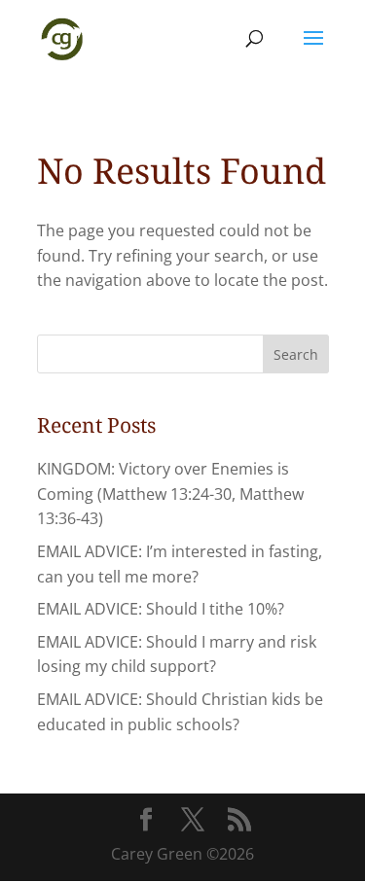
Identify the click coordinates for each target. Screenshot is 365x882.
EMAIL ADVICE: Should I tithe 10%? (160, 608)
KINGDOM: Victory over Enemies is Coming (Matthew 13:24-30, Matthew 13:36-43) (170, 493)
